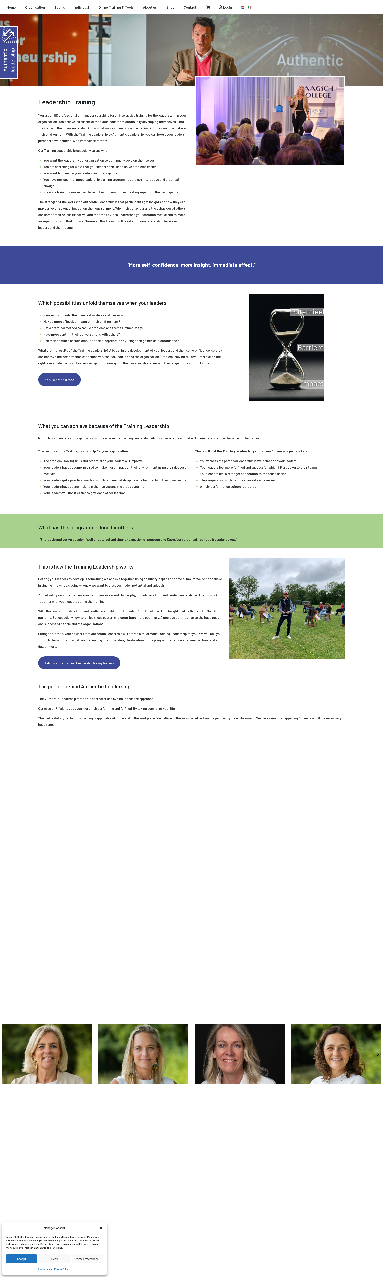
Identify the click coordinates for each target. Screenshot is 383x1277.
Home (11, 7)
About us (150, 7)
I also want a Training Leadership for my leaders (79, 663)
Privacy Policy (61, 1268)
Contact (190, 7)
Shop (170, 7)
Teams (59, 7)
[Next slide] (378, 1054)
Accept (21, 1259)
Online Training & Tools (116, 7)
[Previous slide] (5, 1054)
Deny (54, 1259)
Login (227, 7)
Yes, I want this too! (59, 380)
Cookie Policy (45, 1268)
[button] (101, 1228)
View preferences (87, 1259)
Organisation (35, 7)
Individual (81, 7)
